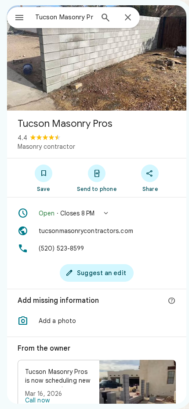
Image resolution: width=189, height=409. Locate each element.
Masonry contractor (46, 147)
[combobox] (64, 17)
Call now (37, 400)
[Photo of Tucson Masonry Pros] (96, 58)
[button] (96, 213)
